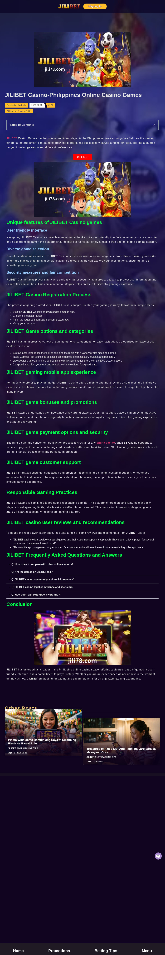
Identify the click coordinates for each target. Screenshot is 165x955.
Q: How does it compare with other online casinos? (42, 564)
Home (18, 951)
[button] (154, 125)
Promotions (59, 951)
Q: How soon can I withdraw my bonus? (35, 594)
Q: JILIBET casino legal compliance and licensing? (42, 587)
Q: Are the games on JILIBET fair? (32, 572)
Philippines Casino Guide (19, 111)
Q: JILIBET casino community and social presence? (43, 579)
